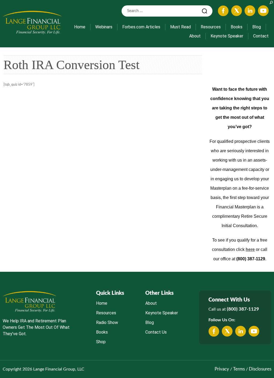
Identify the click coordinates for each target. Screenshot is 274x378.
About (195, 36)
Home (79, 26)
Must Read (180, 26)
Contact (261, 36)
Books (236, 26)
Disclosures (260, 369)
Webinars (103, 26)
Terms (239, 369)
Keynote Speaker (227, 36)
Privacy (222, 369)
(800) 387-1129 (243, 309)
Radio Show (107, 322)
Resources (211, 26)
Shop (101, 341)
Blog (256, 26)
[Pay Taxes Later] (32, 22)
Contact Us (156, 332)
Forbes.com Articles (141, 26)
